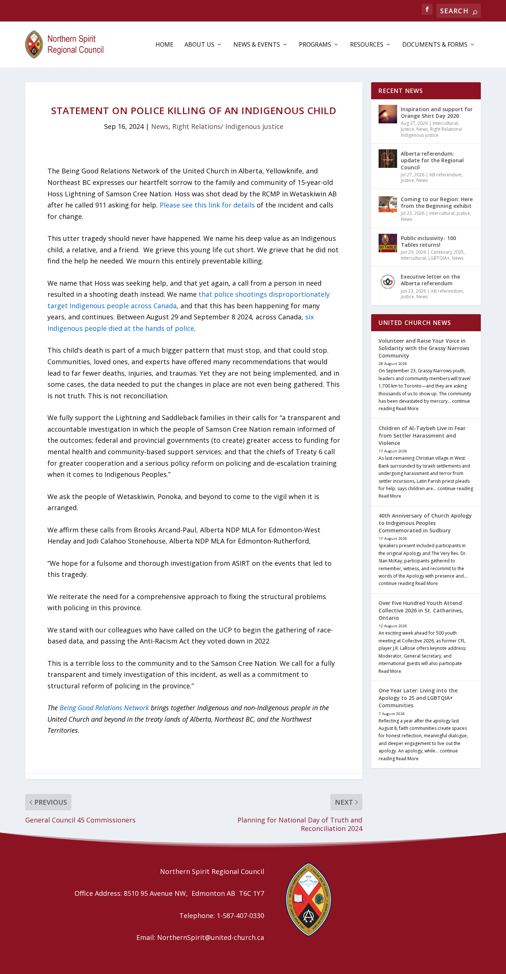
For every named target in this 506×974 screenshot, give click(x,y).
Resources (366, 45)
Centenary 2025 (447, 252)
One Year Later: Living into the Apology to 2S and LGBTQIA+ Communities (418, 698)
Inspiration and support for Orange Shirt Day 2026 (437, 112)
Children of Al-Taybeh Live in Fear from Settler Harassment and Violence (422, 435)
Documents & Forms (434, 45)
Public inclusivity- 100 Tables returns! (428, 241)
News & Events (256, 45)
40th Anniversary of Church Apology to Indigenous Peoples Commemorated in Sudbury (425, 523)
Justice (407, 129)
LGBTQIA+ (439, 258)
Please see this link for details (207, 204)
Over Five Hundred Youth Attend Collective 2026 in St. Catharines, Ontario (421, 610)
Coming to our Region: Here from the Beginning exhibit (437, 202)
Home (164, 45)
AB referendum (445, 175)
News (160, 126)
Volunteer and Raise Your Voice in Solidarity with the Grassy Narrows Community (424, 348)
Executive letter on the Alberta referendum (430, 280)
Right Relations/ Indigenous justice (227, 126)
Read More (407, 408)
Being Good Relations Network (104, 707)
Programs (315, 45)
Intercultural (445, 123)
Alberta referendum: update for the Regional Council (432, 160)
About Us (199, 45)
